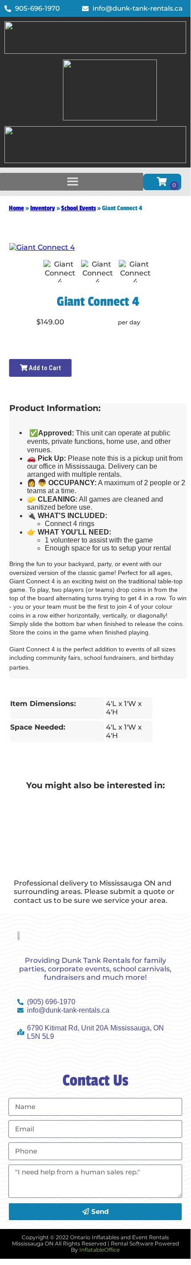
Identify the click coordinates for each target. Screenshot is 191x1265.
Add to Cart (44, 368)
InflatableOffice (99, 1249)
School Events (78, 208)
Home (16, 208)
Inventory (42, 208)
